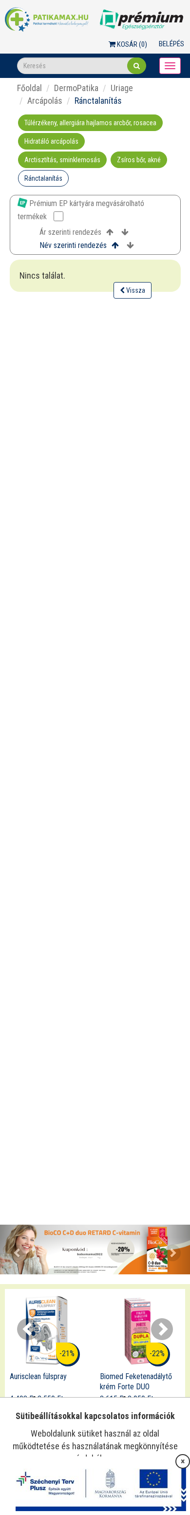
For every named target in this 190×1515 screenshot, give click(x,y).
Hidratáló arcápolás (51, 141)
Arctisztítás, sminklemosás (62, 160)
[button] (14, 1250)
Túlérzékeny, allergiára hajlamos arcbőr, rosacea (90, 123)
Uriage (122, 88)
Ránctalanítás (43, 178)
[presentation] (28, 1329)
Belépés (171, 43)
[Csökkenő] (125, 233)
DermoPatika (76, 88)
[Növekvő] (109, 233)
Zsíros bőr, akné (139, 160)
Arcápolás (44, 100)
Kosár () (131, 44)
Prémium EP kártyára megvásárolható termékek (81, 210)
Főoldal (29, 88)
